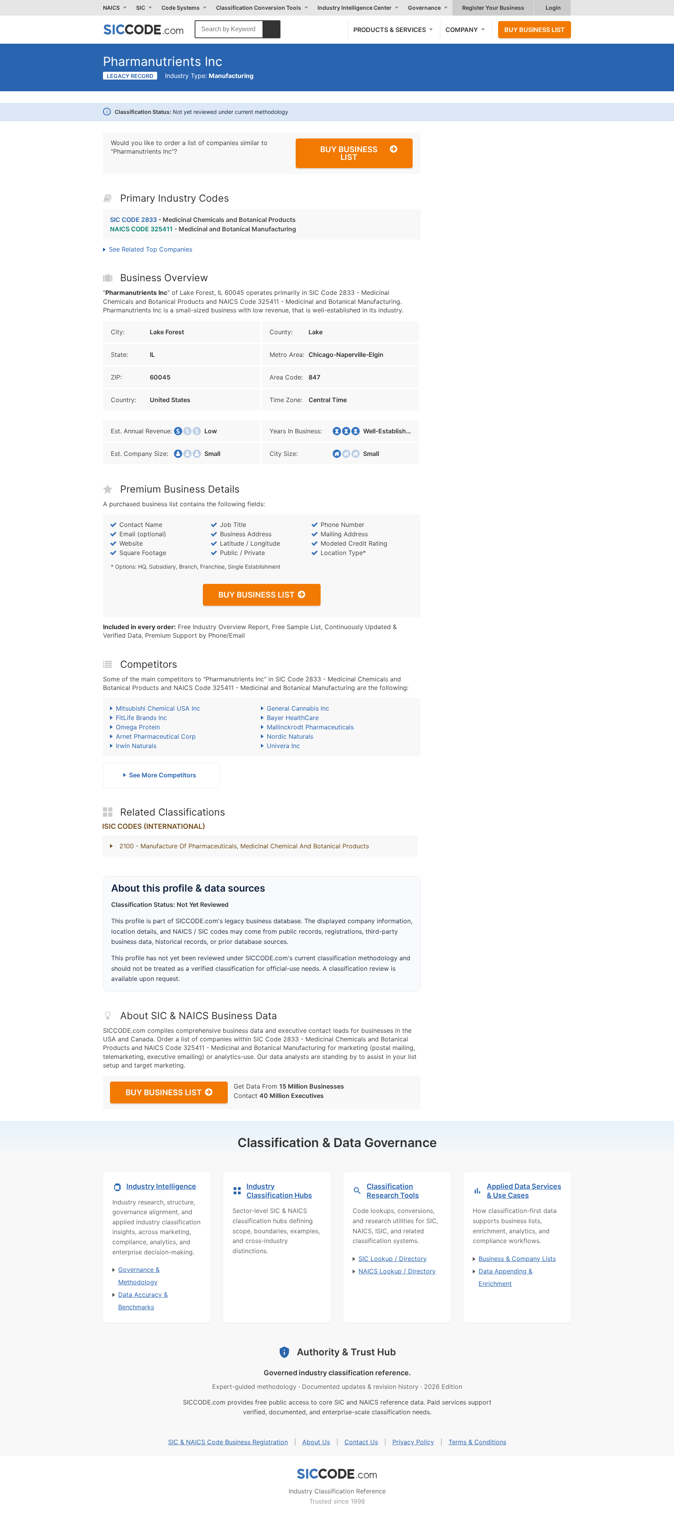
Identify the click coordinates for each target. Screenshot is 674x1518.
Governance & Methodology (139, 1276)
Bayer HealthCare (293, 718)
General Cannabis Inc (298, 708)
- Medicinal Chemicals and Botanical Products (203, 219)
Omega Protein (138, 727)
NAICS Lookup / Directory (397, 1271)
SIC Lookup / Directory (392, 1259)
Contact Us (361, 1442)
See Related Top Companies (150, 249)
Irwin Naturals (136, 746)
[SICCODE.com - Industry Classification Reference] (337, 1474)
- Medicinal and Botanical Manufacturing (203, 229)
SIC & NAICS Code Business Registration (228, 1442)
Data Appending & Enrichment (505, 1277)
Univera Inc (283, 746)
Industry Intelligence (161, 1186)
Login (553, 7)
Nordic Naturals (290, 736)
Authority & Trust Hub (346, 1352)
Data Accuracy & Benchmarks (143, 1301)
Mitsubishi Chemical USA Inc (158, 708)
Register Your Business (493, 7)
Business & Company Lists (517, 1259)
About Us (316, 1442)
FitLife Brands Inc (141, 718)
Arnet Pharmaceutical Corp (156, 736)
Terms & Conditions (477, 1442)
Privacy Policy (413, 1442)
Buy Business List (534, 30)
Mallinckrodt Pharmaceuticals (310, 727)
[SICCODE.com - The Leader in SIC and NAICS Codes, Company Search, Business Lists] (151, 29)
